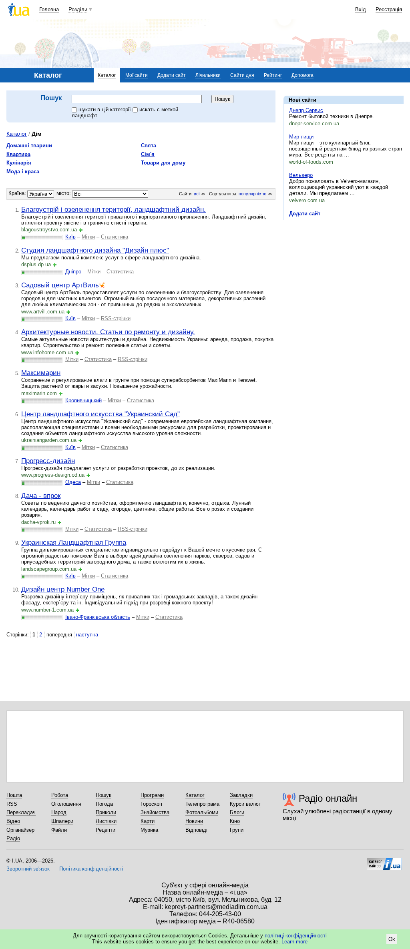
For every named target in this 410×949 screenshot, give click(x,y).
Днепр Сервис (306, 110)
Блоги (237, 812)
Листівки (106, 821)
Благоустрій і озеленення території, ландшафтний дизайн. (113, 209)
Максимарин (40, 373)
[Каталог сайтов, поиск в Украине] (384, 861)
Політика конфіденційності (91, 869)
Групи (236, 830)
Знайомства (155, 812)
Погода (104, 804)
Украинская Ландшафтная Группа (73, 542)
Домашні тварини (29, 145)
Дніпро (73, 272)
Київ (70, 237)
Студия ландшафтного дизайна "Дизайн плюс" (95, 250)
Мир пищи (301, 137)
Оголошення (66, 804)
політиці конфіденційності (296, 936)
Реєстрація (389, 9)
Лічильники (208, 75)
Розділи (77, 9)
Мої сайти (136, 75)
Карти (148, 821)
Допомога (302, 75)
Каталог (107, 75)
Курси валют (245, 804)
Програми (152, 795)
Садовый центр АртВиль (60, 285)
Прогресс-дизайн (48, 461)
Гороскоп (151, 804)
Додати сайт (171, 75)
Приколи (106, 812)
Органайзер (20, 830)
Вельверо (301, 175)
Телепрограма (202, 804)
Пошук (103, 795)
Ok (391, 939)
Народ (58, 812)
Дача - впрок (40, 496)
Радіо (13, 838)
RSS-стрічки (116, 318)
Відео (13, 821)
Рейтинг (273, 75)
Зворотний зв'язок (28, 869)
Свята (148, 145)
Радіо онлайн (328, 798)
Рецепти (105, 830)
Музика (149, 830)
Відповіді (196, 830)
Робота (59, 795)
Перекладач (21, 812)
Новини (194, 821)
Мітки (88, 237)
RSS (11, 804)
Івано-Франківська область (97, 617)
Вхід (360, 9)
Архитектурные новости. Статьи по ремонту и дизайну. (108, 332)
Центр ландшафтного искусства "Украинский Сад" (100, 414)
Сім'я (148, 154)
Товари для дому (163, 163)
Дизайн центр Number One (63, 589)
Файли (59, 830)
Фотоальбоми (201, 812)
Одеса (73, 482)
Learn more (294, 942)
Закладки (241, 795)
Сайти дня (242, 75)
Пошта (14, 795)
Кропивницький (83, 400)
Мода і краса (22, 172)
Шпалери (62, 821)
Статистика (114, 237)
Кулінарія (18, 163)
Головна (49, 9)
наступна (87, 635)
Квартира (18, 154)
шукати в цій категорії (105, 109)
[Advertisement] (343, 275)
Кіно (235, 821)
